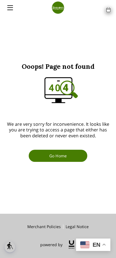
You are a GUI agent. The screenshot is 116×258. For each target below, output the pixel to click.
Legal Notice (77, 226)
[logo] (71, 244)
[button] (10, 247)
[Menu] (9, 7)
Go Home (58, 155)
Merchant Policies (44, 226)
